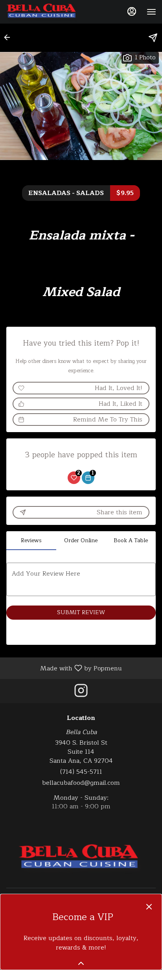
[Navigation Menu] (151, 11)
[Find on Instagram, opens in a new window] (81, 693)
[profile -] (131, 11)
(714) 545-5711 (81, 772)
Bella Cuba (81, 858)
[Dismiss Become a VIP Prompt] (149, 906)
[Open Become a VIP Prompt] (81, 963)
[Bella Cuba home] (41, 12)
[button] (9, 37)
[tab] (31, 540)
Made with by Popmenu (64, 668)
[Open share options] (153, 38)
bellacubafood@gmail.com (81, 783)
